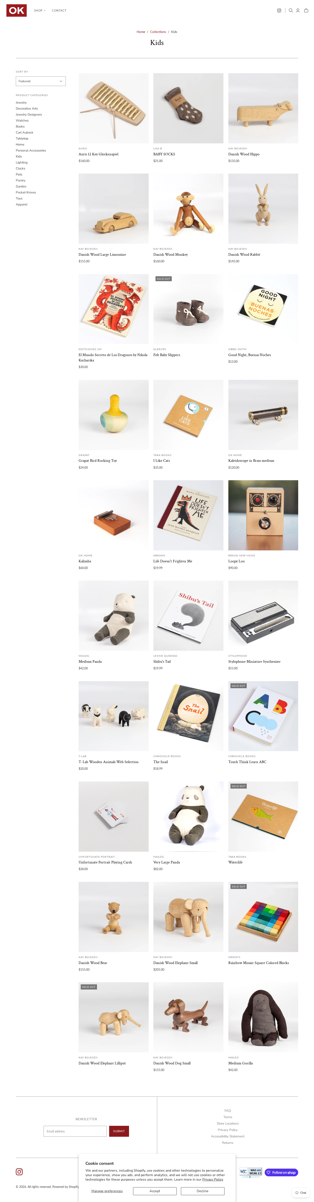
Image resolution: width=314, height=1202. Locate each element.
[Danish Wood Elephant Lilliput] (114, 1017)
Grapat (84, 455)
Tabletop (22, 138)
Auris (83, 148)
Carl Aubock (24, 132)
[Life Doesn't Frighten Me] (188, 515)
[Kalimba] (114, 515)
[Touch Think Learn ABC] (263, 716)
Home (141, 32)
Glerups (159, 349)
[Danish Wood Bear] (114, 917)
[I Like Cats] (188, 415)
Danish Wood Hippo (244, 154)
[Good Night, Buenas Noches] (263, 309)
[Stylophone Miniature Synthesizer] (263, 616)
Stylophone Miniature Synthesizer (254, 661)
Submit (119, 1131)
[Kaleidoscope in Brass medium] (263, 415)
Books (20, 126)
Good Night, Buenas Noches (249, 354)
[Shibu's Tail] (188, 616)
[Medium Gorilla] (263, 1017)
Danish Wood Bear (93, 962)
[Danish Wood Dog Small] (188, 1017)
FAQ (227, 1110)
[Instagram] (279, 10)
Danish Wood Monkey (170, 254)
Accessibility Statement (227, 1136)
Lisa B (157, 148)
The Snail (160, 761)
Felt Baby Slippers (166, 354)
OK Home (235, 455)
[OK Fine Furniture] (16, 10)
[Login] (298, 10)
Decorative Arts (27, 108)
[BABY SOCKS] (188, 108)
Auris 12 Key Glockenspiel (98, 154)
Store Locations (228, 1123)
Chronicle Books (167, 756)
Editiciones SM (90, 349)
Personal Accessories (31, 150)
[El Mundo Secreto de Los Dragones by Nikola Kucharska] (114, 309)
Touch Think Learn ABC (247, 761)
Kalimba (85, 561)
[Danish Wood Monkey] (188, 209)
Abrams (159, 555)
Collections (158, 32)
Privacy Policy (212, 1179)
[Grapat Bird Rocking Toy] (114, 415)
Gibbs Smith (237, 349)
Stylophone (237, 655)
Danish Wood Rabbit (244, 254)
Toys (19, 198)
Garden (21, 186)
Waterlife (235, 862)
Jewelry (21, 102)
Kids (19, 156)
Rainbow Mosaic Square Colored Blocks (258, 962)
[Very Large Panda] (188, 817)
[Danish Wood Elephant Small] (188, 917)
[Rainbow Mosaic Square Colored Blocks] (263, 917)
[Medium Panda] (114, 616)
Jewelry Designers (29, 114)
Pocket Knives (26, 192)
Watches (22, 120)
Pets (19, 174)
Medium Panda (90, 661)
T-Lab (83, 756)
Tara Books (162, 455)
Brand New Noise (241, 555)
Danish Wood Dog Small (172, 1063)
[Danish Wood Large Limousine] (114, 209)
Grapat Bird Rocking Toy (98, 460)
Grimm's (234, 957)
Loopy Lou (236, 561)
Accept (155, 1191)
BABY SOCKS (164, 154)
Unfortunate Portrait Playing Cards (105, 862)
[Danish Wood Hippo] (263, 108)
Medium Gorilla (240, 1063)
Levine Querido (165, 655)
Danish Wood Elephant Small (175, 962)
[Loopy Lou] (263, 515)
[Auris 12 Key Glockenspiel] (114, 108)
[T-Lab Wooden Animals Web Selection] (114, 716)
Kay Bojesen (237, 148)
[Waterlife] (263, 817)
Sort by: (22, 71)
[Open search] (291, 10)
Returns (227, 1143)
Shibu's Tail (162, 661)
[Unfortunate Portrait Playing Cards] (114, 817)
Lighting (22, 162)
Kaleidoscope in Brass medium (251, 460)
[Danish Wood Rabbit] (263, 209)
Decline (202, 1191)
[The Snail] (188, 716)
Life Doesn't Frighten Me (172, 561)
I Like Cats (161, 460)
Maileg (84, 655)
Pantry (20, 180)
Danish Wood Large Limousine (102, 254)
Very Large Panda (166, 862)
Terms (227, 1117)
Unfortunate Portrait (97, 856)
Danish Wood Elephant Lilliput (102, 1063)
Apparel (21, 204)
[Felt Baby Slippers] (188, 309)
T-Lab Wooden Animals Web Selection (109, 761)
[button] (40, 10)
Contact (59, 10)
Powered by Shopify (65, 1187)
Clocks (20, 168)
